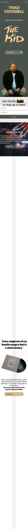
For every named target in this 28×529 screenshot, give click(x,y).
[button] (26, 2)
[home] (5, 2)
